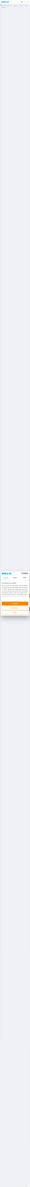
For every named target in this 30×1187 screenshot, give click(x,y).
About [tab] (24, 577)
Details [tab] (15, 577)
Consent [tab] (5, 577)
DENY (15, 612)
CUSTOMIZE (14, 608)
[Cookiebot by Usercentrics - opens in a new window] (21, 574)
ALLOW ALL (15, 603)
